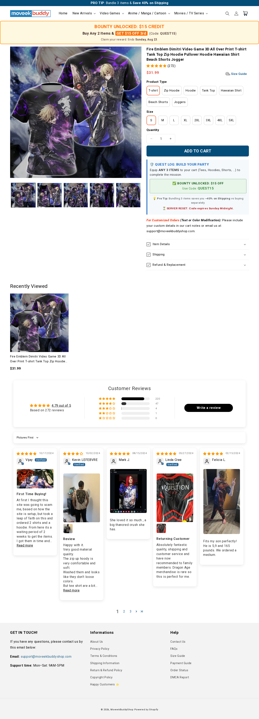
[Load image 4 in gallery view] (102, 195)
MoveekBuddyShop (122, 709)
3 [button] (131, 611)
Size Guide (238, 74)
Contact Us (178, 641)
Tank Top (208, 90)
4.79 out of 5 (61, 405)
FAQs (173, 648)
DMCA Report (179, 677)
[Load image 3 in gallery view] (76, 195)
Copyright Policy (101, 677)
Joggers (180, 102)
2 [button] (124, 611)
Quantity (152, 130)
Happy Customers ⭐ (104, 684)
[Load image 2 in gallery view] (49, 195)
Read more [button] (25, 545)
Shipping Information (105, 663)
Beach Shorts (158, 102)
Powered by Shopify (146, 709)
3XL (208, 120)
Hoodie (191, 90)
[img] (27, 454)
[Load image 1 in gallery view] (23, 195)
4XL (220, 120)
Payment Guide (181, 663)
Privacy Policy (99, 648)
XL (185, 120)
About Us (96, 641)
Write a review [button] (209, 408)
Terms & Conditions (103, 655)
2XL (197, 120)
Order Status (179, 670)
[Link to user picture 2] (68, 528)
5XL (231, 120)
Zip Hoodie (172, 90)
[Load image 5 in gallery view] (128, 195)
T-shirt (153, 90)
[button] (83, 13)
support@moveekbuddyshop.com (46, 656)
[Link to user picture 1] (35, 479)
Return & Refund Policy (106, 670)
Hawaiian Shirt (231, 90)
